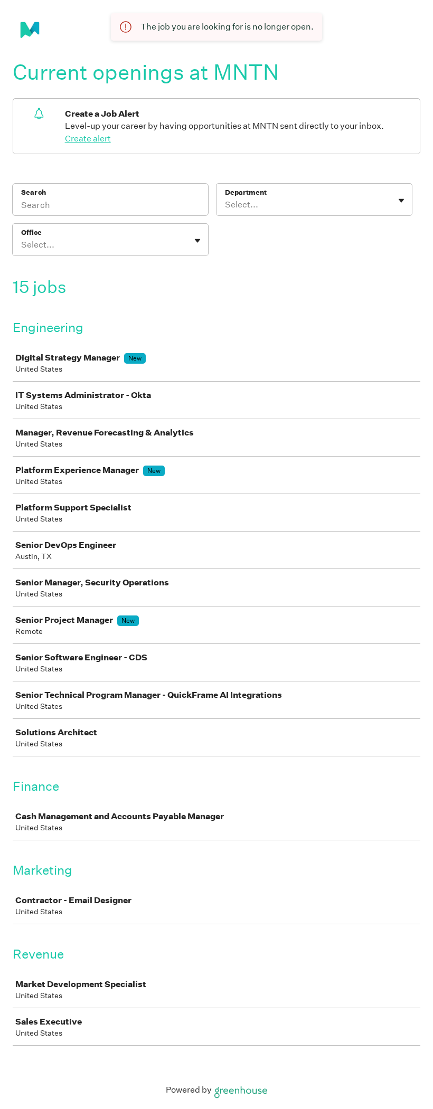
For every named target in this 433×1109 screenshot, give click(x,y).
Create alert (88, 139)
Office (31, 232)
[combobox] (226, 205)
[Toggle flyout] (401, 200)
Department (246, 192)
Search (33, 192)
